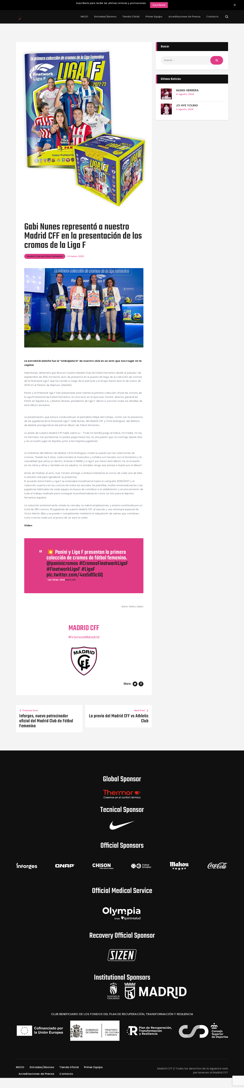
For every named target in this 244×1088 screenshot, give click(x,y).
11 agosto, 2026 (184, 109)
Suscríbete (159, 5)
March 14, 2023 (70, 580)
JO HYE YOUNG (187, 105)
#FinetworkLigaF (63, 569)
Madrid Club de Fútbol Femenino (45, 256)
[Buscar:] (192, 60)
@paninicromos (62, 563)
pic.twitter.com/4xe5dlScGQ (74, 575)
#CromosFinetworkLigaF (103, 563)
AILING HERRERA (187, 90)
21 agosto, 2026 (185, 94)
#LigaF (88, 569)
